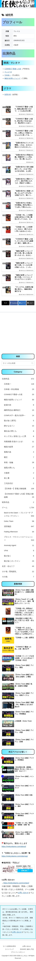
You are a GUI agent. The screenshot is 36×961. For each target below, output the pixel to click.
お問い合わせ (23, 893)
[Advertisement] (18, 334)
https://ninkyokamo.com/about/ (14, 847)
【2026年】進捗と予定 (26, 949)
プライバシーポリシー (18, 952)
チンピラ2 (8, 72)
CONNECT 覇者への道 (12, 69)
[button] (30, 303)
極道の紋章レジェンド (12, 78)
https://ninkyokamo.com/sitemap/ (15, 856)
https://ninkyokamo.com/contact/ (16, 883)
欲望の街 (7, 94)
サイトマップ (9, 949)
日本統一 (7, 75)
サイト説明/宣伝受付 (9, 946)
